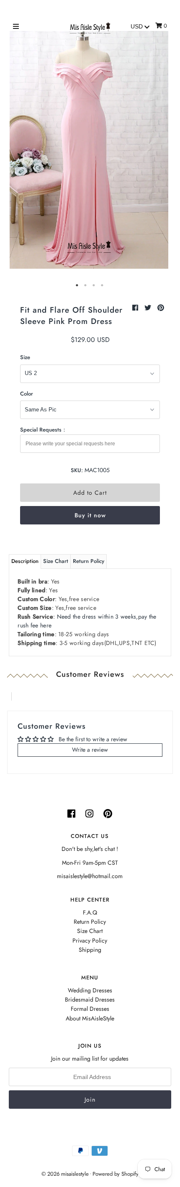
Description (25, 561)
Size (25, 357)
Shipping (90, 949)
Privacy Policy (89, 940)
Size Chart (55, 561)
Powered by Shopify (116, 1174)
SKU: (77, 470)
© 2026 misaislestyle (65, 1174)
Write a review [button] (90, 749)
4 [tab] (102, 285)
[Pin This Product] (160, 308)
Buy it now (90, 515)
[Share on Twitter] (148, 308)
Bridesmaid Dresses (90, 999)
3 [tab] (94, 285)
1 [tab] (77, 285)
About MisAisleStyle (90, 1018)
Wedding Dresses (90, 990)
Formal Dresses (90, 1009)
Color (26, 394)
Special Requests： (43, 430)
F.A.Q (90, 912)
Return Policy (88, 561)
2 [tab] (86, 285)
